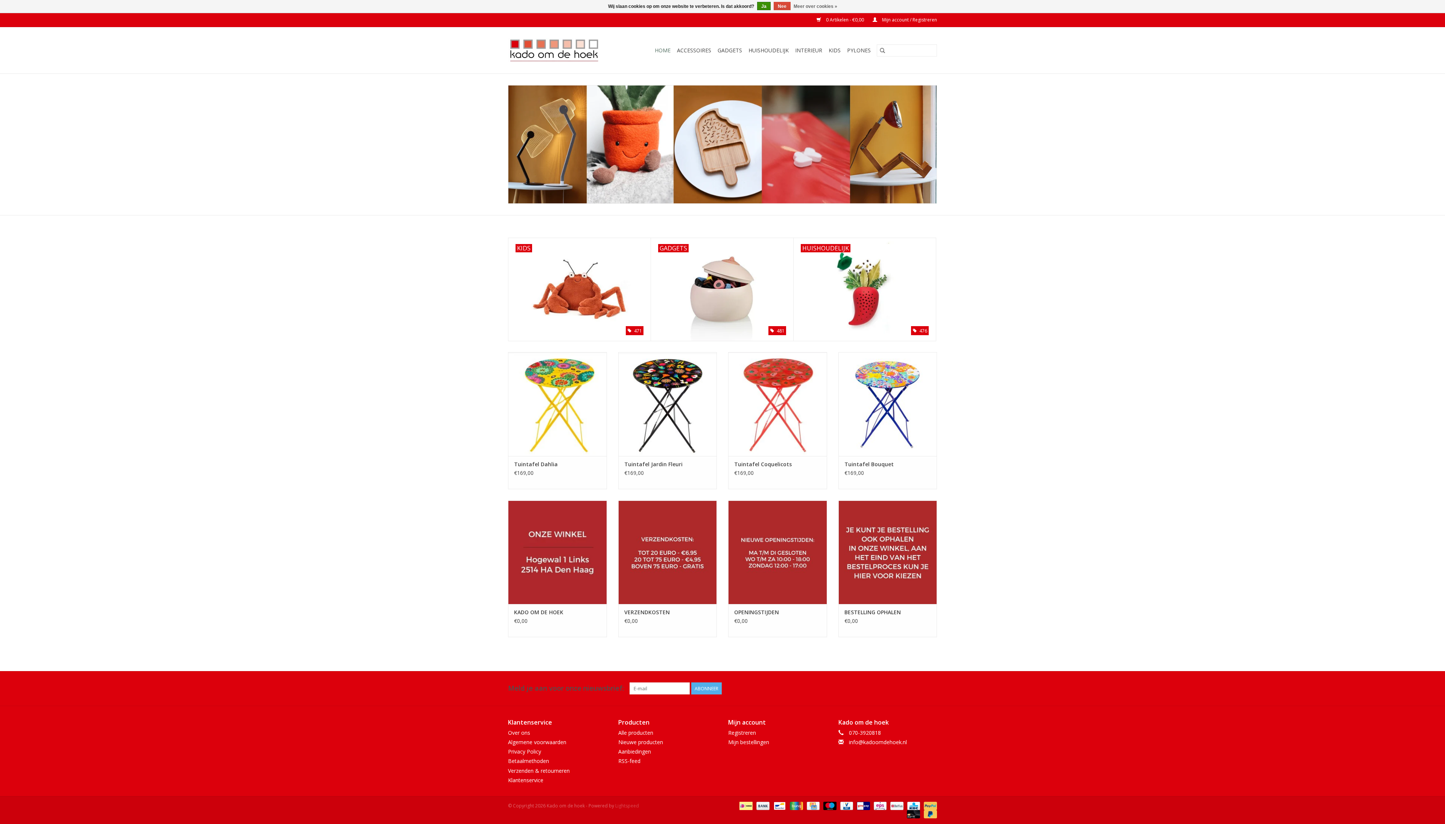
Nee (782, 6)
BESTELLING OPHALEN (872, 612)
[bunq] (795, 805)
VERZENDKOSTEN (647, 612)
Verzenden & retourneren (539, 770)
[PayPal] (929, 805)
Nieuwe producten (640, 742)
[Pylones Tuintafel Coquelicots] (777, 404)
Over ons (519, 732)
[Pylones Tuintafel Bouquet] (887, 404)
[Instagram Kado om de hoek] (931, 688)
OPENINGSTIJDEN (756, 612)
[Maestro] (829, 805)
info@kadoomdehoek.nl (878, 742)
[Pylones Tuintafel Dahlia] (557, 404)
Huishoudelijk (768, 50)
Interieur (808, 50)
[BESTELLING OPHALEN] (887, 552)
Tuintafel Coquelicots (763, 464)
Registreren (742, 732)
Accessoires (694, 50)
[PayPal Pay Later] (929, 813)
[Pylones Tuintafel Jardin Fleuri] (667, 404)
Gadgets (730, 50)
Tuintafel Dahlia (536, 464)
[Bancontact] (779, 805)
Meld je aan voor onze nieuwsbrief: (566, 688)
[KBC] (913, 805)
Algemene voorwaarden (537, 742)
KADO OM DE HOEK (538, 612)
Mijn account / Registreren (909, 20)
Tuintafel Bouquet (869, 464)
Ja (764, 6)
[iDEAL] (745, 805)
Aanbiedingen (634, 751)
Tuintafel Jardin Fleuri (653, 464)
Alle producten (635, 732)
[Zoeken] (882, 50)
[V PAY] (846, 805)
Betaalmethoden (528, 760)
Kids (835, 50)
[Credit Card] (812, 805)
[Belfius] (896, 805)
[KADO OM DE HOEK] (557, 552)
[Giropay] (862, 805)
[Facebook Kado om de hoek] (917, 688)
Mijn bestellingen (748, 742)
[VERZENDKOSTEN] (667, 552)
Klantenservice (525, 780)
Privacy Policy (524, 751)
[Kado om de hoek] (560, 50)
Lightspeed (627, 806)
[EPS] (879, 805)
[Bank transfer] (762, 805)
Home (663, 50)
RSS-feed (629, 760)
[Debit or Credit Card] (912, 813)
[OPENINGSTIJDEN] (777, 552)
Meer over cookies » (815, 6)
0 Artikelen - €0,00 (845, 20)
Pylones (859, 50)
